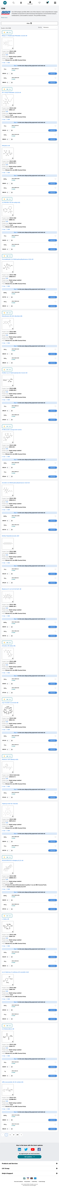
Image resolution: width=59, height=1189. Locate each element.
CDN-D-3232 (12, 1044)
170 (17, 1134)
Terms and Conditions (18, 1181)
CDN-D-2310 (12, 108)
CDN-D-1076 (12, 934)
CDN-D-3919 (12, 987)
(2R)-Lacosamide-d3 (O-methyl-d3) (12, 1082)
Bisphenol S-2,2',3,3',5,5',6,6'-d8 (11, 589)
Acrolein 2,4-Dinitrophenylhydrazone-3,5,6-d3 (16, 482)
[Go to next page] (21, 1134)
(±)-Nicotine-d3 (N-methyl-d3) (11, 202)
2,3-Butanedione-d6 (8, 1029)
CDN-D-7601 (12, 498)
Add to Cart (52, 73)
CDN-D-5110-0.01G (14, 775)
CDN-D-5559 (12, 876)
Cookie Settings (42, 1181)
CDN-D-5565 (12, 819)
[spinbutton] (9, 73)
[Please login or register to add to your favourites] (55, 69)
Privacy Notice (27, 1181)
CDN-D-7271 (12, 1097)
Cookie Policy (34, 1181)
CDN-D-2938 (12, 445)
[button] (12, 73)
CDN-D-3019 (12, 718)
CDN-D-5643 (12, 331)
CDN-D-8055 (12, 161)
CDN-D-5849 (12, 551)
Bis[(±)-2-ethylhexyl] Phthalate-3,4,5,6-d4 (14, 35)
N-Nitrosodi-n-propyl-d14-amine (12, 429)
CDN (7, 55)
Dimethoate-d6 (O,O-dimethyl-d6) (12, 316)
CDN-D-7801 (12, 604)
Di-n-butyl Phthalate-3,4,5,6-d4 (11, 92)
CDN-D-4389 (12, 661)
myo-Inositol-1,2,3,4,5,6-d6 (10, 702)
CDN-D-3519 (12, 218)
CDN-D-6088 (12, 388)
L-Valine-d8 (5, 919)
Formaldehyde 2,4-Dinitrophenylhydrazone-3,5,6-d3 (17, 259)
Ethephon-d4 (6, 145)
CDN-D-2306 (12, 51)
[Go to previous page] (2, 1134)
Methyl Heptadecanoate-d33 (10, 536)
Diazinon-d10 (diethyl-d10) (10, 759)
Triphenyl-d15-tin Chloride (10, 803)
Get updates (28, 1157)
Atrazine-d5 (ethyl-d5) (8, 646)
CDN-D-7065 (12, 275)
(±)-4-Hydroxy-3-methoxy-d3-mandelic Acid (15, 972)
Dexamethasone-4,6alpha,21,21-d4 (12, 860)
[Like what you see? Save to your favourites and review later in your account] (39, 3)
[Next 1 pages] (13, 1134)
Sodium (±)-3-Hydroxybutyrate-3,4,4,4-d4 (14, 373)
